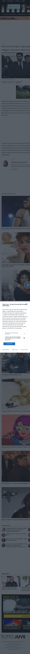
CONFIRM (9, 343)
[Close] (26, 304)
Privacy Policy (24, 349)
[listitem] (15, 333)
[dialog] (15, 327)
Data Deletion (5, 349)
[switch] (23, 338)
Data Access (15, 349)
